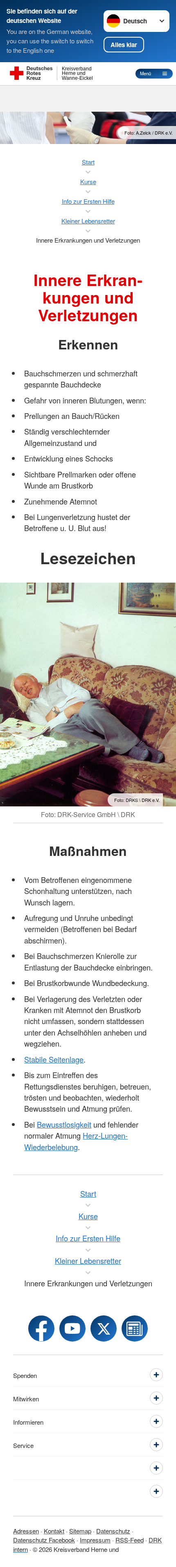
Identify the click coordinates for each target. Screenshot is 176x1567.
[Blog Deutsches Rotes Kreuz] (135, 1328)
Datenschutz (113, 1530)
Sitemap (80, 1530)
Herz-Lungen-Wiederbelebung (76, 1141)
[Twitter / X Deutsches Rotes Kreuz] (103, 1328)
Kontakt (54, 1530)
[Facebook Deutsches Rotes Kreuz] (41, 1328)
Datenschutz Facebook (44, 1539)
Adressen (26, 1530)
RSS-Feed (129, 1539)
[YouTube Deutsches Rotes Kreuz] (72, 1328)
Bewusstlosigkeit (64, 1124)
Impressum (95, 1539)
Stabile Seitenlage (53, 1059)
